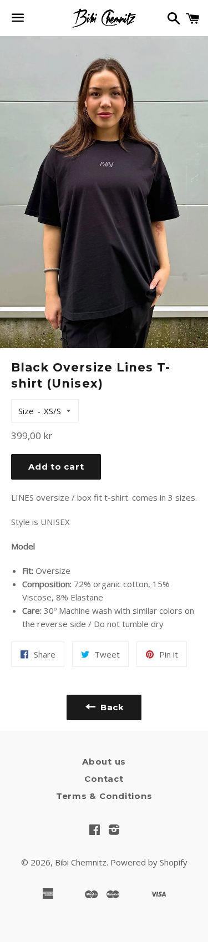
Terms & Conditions (104, 796)
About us (104, 761)
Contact (103, 778)
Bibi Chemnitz (80, 862)
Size (26, 410)
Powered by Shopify (148, 862)
